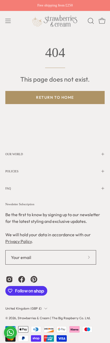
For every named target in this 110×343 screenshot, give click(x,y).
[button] (90, 21)
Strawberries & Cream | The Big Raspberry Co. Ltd (54, 318)
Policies (11, 171)
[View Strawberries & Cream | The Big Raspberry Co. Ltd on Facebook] (22, 279)
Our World (14, 154)
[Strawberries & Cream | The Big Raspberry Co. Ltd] (55, 21)
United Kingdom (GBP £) (23, 308)
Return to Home (55, 97)
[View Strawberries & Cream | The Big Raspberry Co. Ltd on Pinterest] (34, 279)
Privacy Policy (18, 241)
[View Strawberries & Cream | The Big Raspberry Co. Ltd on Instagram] (9, 279)
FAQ (8, 188)
